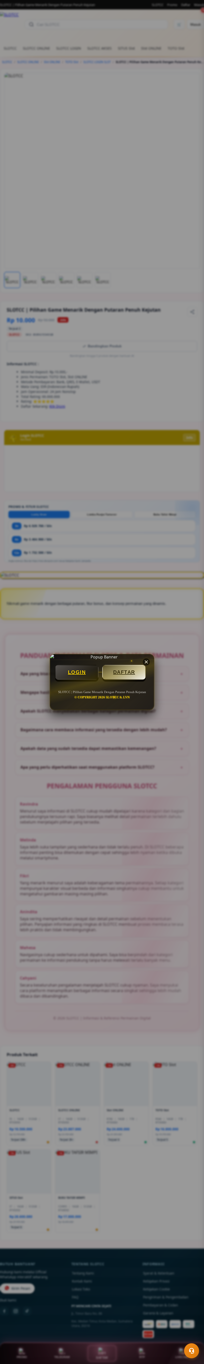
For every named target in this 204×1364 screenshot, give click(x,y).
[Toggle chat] (191, 1350)
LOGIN (77, 672)
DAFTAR (124, 672)
